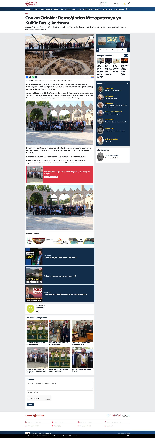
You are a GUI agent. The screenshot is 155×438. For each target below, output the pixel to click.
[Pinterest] (114, 415)
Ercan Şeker (109, 88)
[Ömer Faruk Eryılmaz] (100, 157)
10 (125, 49)
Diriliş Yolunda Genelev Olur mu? (114, 131)
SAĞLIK (55, 9)
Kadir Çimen (109, 96)
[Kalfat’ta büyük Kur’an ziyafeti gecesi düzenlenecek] (59, 357)
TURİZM (104, 9)
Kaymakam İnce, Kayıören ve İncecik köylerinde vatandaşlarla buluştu (36, 371)
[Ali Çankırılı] (100, 105)
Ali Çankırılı (109, 103)
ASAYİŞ (41, 9)
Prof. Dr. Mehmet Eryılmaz (113, 112)
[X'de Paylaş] (30, 77)
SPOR (61, 9)
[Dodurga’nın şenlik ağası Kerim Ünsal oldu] (82, 357)
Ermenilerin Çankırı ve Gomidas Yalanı (116, 122)
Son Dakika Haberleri (85, 426)
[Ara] (127, 9)
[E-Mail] (37, 311)
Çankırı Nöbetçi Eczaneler (34, 422)
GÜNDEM (28, 9)
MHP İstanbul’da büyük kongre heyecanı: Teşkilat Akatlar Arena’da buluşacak (100, 71)
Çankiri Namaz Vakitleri (86, 422)
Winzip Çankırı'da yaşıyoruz (113, 90)
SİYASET (35, 9)
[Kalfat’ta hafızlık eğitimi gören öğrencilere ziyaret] (82, 331)
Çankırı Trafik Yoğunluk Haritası (115, 422)
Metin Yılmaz (109, 119)
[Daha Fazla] (36, 77)
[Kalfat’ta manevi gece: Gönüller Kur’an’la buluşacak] (37, 331)
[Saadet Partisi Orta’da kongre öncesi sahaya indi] (59, 331)
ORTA (27, 14)
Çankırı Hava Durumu (59, 422)
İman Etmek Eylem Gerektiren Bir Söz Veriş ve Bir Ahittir (116, 106)
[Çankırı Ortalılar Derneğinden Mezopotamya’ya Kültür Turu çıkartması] (59, 54)
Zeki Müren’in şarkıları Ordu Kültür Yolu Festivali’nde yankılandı (109, 70)
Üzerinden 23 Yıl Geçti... (112, 114)
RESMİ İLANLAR (119, 9)
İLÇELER (98, 9)
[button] (125, 55)
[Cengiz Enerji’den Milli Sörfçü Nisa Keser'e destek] (116, 60)
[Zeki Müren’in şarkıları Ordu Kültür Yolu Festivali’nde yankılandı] (108, 60)
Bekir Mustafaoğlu (111, 139)
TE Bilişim (127, 433)
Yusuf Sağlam (109, 129)
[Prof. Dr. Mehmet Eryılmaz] (100, 113)
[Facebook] (108, 415)
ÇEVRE (79, 9)
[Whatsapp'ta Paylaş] (33, 77)
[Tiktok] (122, 415)
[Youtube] (119, 415)
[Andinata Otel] (60, 240)
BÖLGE (84, 9)
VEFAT (110, 9)
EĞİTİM (67, 9)
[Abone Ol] (92, 77)
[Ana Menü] (129, 9)
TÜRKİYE (91, 9)
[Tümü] (127, 83)
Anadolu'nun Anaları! (111, 158)
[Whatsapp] (128, 415)
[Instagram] (116, 415)
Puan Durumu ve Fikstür (33, 426)
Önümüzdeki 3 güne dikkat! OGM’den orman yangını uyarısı (125, 70)
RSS (28, 433)
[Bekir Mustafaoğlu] (100, 140)
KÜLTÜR (107, 63)
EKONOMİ (49, 9)
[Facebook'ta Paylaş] (27, 77)
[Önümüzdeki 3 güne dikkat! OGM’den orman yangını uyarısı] (124, 60)
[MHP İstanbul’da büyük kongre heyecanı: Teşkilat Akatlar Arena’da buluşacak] (100, 60)
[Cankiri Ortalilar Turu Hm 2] (59, 123)
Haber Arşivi (110, 426)
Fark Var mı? (108, 141)
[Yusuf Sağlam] (100, 130)
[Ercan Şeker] (100, 89)
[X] (111, 415)
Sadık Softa (30, 80)
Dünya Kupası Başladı (111, 98)
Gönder (30, 404)
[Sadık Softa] (30, 308)
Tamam (128, 435)
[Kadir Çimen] (100, 97)
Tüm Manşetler (58, 426)
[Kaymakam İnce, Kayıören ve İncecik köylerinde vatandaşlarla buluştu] (37, 357)
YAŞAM (73, 9)
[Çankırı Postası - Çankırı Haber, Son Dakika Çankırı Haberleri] (31, 3)
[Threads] (125, 415)
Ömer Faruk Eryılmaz (112, 155)
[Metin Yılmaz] (100, 121)
